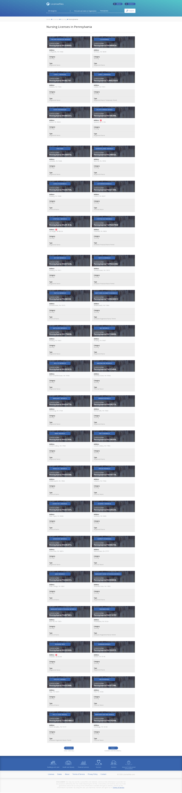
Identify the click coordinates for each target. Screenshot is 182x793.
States (59, 774)
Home (48, 19)
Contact (103, 774)
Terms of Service (78, 774)
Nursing (64, 19)
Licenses (56, 19)
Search (131, 11)
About (67, 774)
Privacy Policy (93, 774)
